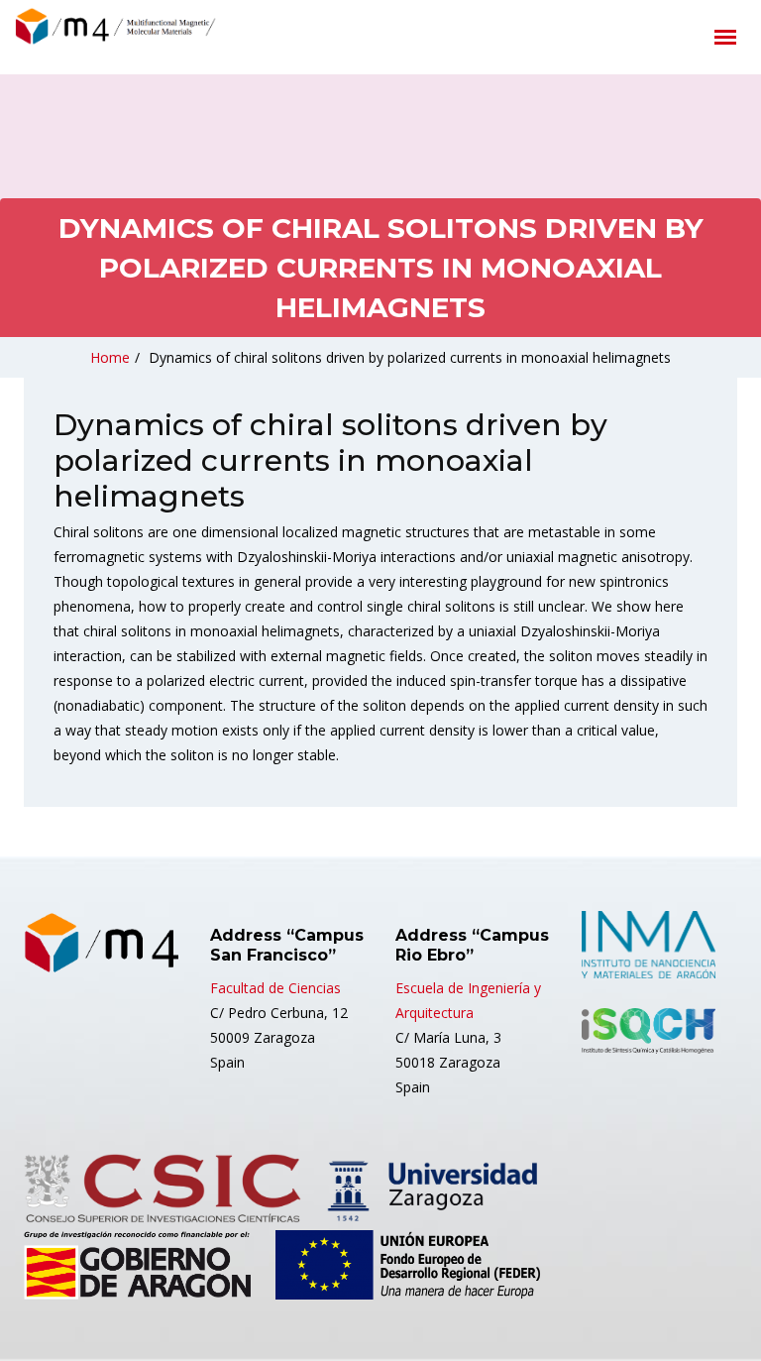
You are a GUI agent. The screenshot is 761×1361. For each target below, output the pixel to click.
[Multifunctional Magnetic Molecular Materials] (163, 30)
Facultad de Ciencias (275, 987)
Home (110, 357)
